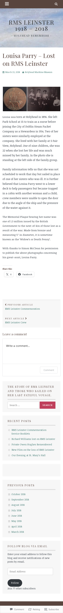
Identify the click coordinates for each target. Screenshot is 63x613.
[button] (15, 99)
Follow (15, 582)
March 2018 (17, 531)
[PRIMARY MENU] (7, 4)
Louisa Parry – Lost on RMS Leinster (29, 59)
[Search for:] (23, 405)
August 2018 (18, 504)
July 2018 (16, 510)
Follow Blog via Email (28, 546)
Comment (49, 370)
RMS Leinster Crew (15, 320)
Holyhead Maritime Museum (38, 72)
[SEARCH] (56, 4)
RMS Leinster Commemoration (22, 306)
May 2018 (16, 521)
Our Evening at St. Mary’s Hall (29, 455)
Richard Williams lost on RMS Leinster (33, 439)
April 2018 (16, 526)
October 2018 (18, 494)
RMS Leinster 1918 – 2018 (31, 25)
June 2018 (16, 515)
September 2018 (20, 499)
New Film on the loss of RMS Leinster (33, 449)
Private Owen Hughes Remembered (32, 444)
